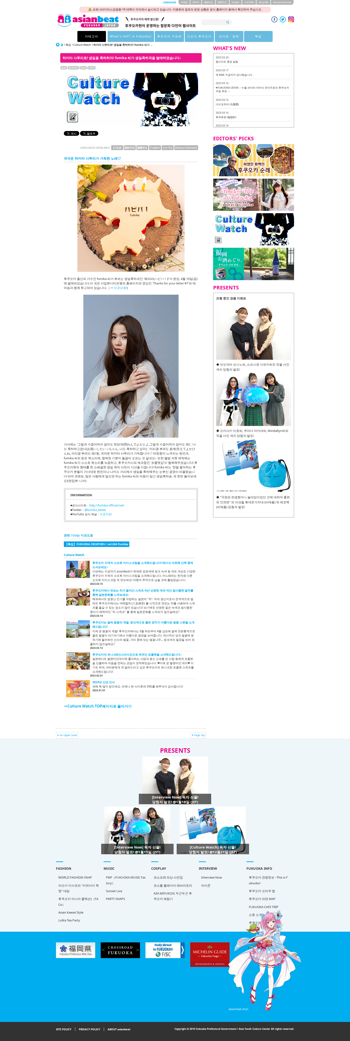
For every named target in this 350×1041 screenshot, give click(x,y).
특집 (258, 36)
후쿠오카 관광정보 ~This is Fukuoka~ (268, 880)
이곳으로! (120, 288)
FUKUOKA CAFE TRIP (263, 907)
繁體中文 (222, 2)
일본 (63, 67)
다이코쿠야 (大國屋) (227, 104)
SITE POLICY (63, 1029)
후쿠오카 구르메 (169, 36)
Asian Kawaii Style (70, 912)
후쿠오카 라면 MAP (262, 899)
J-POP (91, 67)
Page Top (199, 735)
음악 (83, 67)
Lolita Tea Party (69, 920)
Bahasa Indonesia (282, 2)
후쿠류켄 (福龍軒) (226, 117)
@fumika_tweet (95, 510)
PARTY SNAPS (115, 899)
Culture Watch (82, 44)
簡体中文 (208, 2)
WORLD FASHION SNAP (75, 877)
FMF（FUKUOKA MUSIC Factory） (126, 880)
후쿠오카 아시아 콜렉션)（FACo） (78, 901)
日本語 (184, 2)
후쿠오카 (73, 67)
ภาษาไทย (249, 2)
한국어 (196, 2)
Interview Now (211, 877)
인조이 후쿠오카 (199, 36)
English (235, 2)
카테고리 (91, 36)
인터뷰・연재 (229, 36)
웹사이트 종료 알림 (227, 61)
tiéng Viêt (263, 2)
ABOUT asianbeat (119, 1029)
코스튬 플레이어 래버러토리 (173, 885)
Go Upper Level (68, 735)
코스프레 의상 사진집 (168, 877)
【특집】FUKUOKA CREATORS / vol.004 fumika (96, 544)
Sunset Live (114, 891)
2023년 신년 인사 (103, 682)
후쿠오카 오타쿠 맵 (262, 891)
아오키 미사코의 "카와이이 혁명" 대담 (78, 888)
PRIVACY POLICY (89, 1029)
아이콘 (205, 885)
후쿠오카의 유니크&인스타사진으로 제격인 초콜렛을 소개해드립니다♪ (137, 654)
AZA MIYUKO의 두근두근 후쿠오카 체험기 (173, 896)
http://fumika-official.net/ (106, 505)
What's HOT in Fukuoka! (131, 36)
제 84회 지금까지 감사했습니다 (234, 74)
